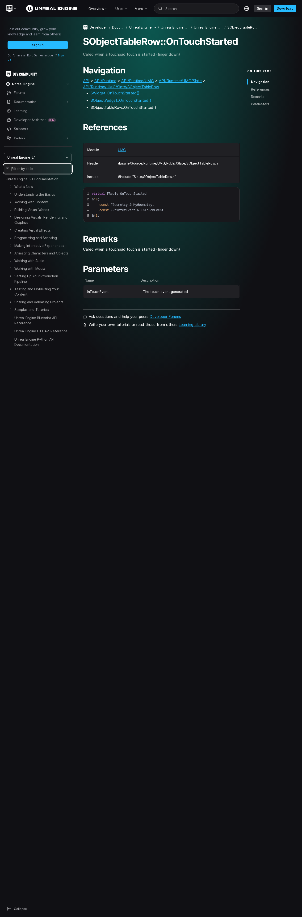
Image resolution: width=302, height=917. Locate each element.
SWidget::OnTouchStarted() (115, 93)
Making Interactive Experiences (39, 246)
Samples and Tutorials (31, 310)
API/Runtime (105, 80)
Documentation (118, 27)
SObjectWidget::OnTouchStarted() (121, 100)
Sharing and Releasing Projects (38, 302)
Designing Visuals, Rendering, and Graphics (40, 219)
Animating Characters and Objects (41, 253)
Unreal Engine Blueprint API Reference (35, 320)
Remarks (257, 97)
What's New (23, 187)
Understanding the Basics (34, 194)
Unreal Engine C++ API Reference (40, 331)
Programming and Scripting (35, 238)
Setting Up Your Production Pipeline (36, 278)
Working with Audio (29, 261)
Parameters (260, 104)
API (86, 80)
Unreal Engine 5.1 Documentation (32, 179)
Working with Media (29, 268)
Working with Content (31, 202)
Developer (98, 27)
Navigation (260, 82)
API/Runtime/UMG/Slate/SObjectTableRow (121, 87)
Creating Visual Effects (32, 230)
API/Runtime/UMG (137, 80)
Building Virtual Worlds (31, 210)
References (260, 89)
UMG (122, 150)
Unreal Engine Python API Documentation (34, 342)
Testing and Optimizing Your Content (36, 291)
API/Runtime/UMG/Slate (180, 80)
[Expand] (11, 186)
